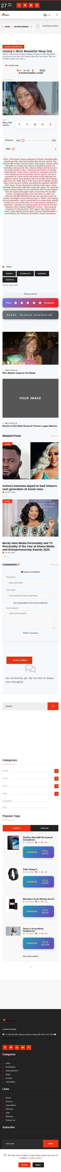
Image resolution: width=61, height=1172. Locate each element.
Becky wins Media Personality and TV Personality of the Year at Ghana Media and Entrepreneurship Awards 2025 (28, 546)
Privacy (9, 1102)
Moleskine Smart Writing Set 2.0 (38, 899)
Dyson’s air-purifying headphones (33, 929)
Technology (25, 273)
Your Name (11, 577)
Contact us (10, 1120)
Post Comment (21, 660)
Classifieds (7, 801)
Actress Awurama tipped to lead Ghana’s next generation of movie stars (30, 487)
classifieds (10, 1082)
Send (50, 1144)
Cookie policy (35, 1158)
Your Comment (12, 608)
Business (42, 273)
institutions (10, 1067)
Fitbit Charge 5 (30, 869)
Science (9, 273)
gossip (39, 73)
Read (42, 70)
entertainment (21, 27)
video (5, 793)
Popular (44, 828)
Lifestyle (10, 280)
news (8, 1063)
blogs (8, 1074)
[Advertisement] (30, 734)
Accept (24, 1165)
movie (5, 778)
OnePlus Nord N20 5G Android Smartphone (38, 838)
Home (7, 27)
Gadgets (16, 828)
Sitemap (9, 1116)
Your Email (10, 590)
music (5, 786)
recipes (9, 1078)
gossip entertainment (13, 47)
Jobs (5, 807)
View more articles (30, 956)
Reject (38, 1165)
